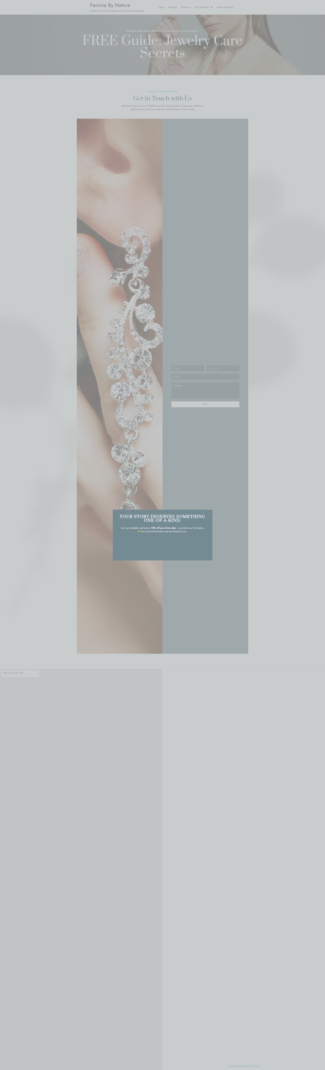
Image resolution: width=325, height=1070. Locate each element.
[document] (162, 535)
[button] (209, 513)
